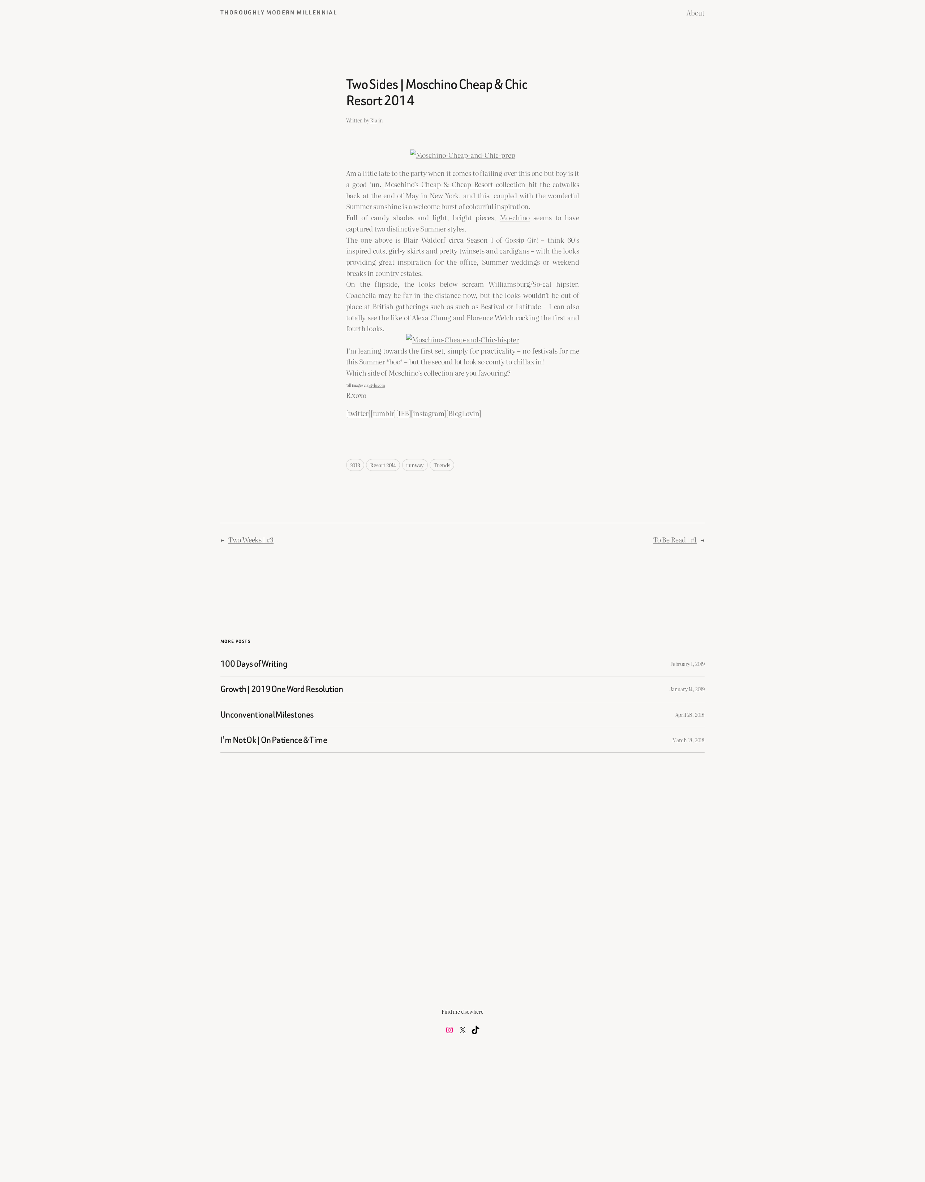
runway (415, 465)
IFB (403, 413)
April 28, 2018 (690, 714)
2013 (355, 465)
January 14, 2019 (687, 689)
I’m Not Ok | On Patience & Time (273, 740)
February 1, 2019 (687, 663)
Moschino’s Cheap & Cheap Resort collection (454, 184)
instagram (428, 413)
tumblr (383, 413)
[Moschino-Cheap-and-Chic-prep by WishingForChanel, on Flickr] (462, 155)
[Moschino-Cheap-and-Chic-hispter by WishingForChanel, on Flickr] (462, 339)
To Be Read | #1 (675, 539)
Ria (373, 120)
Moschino (515, 217)
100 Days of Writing (253, 663)
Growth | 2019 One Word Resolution (281, 689)
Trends (442, 465)
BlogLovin (463, 413)
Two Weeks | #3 (251, 539)
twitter (358, 413)
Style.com (376, 385)
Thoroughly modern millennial (278, 12)
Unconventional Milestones (267, 714)
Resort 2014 (383, 465)
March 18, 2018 (688, 740)
